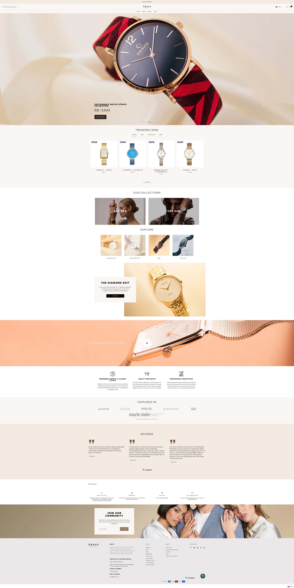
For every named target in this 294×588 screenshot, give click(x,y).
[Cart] (290, 7)
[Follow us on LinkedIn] (204, 547)
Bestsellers (149, 554)
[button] (279, 6)
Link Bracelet (150, 562)
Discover (115, 295)
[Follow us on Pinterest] (201, 547)
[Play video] (147, 343)
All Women (147, 182)
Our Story (169, 547)
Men (142, 134)
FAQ (167, 554)
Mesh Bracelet (150, 564)
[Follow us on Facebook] (191, 547)
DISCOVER (100, 117)
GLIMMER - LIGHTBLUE (133, 170)
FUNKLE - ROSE (190, 170)
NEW (160, 134)
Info (155, 11)
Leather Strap (150, 560)
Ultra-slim (151, 134)
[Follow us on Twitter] (194, 547)
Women (134, 134)
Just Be (168, 551)
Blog (144, 11)
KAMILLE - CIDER (104, 170)
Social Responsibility (172, 549)
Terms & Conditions (172, 556)
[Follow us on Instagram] (197, 547)
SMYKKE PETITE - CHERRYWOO (161, 171)
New (147, 551)
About (149, 11)
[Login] (287, 7)
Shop (138, 11)
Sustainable (149, 558)
